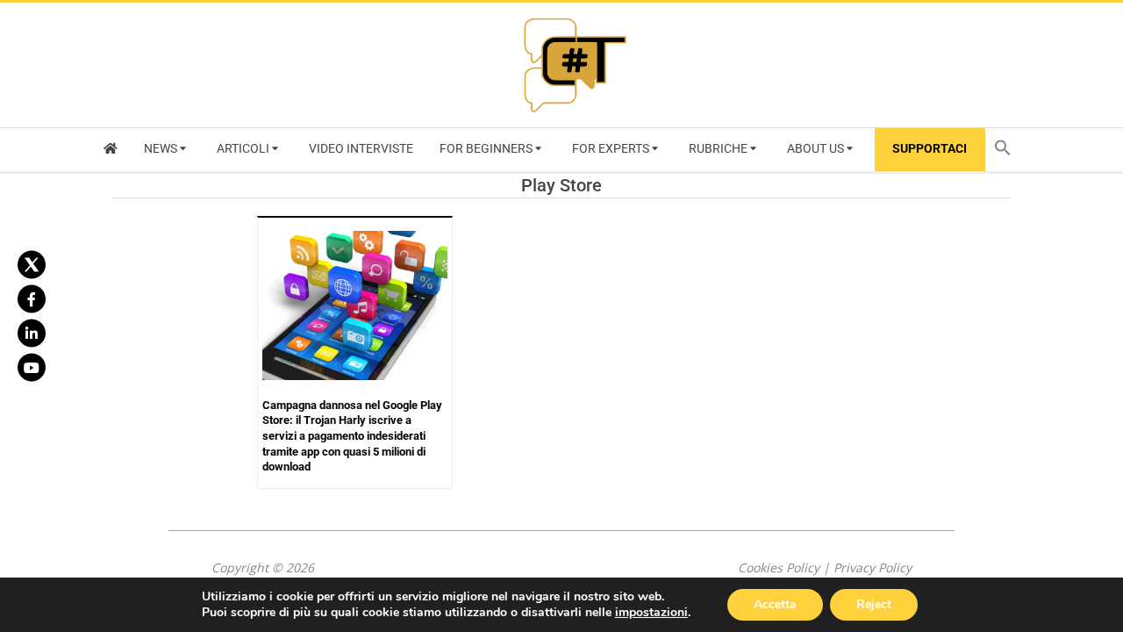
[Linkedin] (32, 334)
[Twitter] (32, 265)
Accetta (775, 604)
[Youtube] (32, 368)
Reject (873, 604)
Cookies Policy (778, 567)
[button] (1007, 149)
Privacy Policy (872, 567)
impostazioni (651, 613)
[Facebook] (32, 299)
